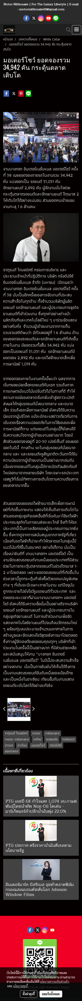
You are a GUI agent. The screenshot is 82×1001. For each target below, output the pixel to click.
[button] (67, 29)
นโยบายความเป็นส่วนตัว (54, 981)
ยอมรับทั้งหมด (51, 994)
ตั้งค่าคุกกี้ (29, 994)
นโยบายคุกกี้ (20, 986)
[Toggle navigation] (76, 29)
